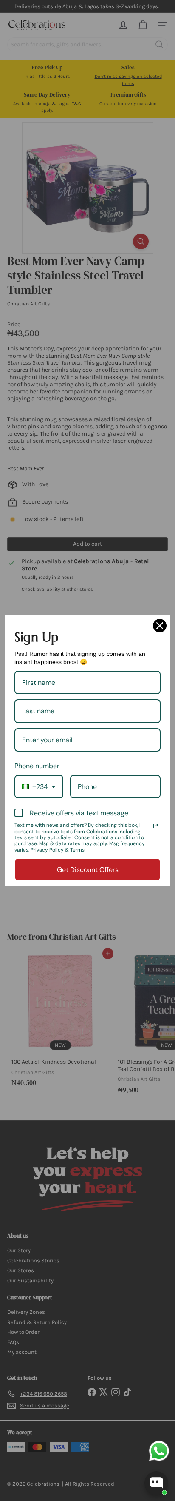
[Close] (160, 625)
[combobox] (38, 786)
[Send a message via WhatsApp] (159, 1451)
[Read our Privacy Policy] (155, 826)
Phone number (36, 765)
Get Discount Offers (88, 869)
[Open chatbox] (156, 1483)
